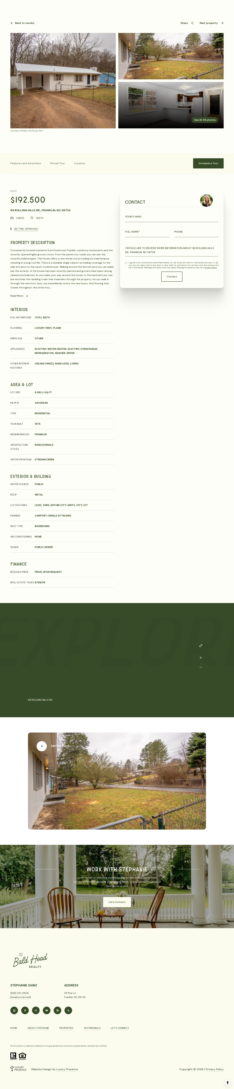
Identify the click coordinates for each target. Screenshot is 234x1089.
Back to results (24, 23)
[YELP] (68, 1010)
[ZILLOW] (14, 1010)
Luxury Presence (67, 1069)
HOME (13, 1028)
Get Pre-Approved (26, 228)
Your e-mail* (133, 216)
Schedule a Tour (208, 163)
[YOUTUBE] (46, 1010)
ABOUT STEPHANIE (38, 1028)
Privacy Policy (210, 267)
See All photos (205, 120)
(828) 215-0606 (19, 993)
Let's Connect (117, 902)
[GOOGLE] (57, 1010)
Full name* (132, 231)
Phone (178, 231)
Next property (209, 23)
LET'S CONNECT (120, 1028)
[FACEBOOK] (25, 1010)
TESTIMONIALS (92, 1028)
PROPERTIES (66, 1028)
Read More (16, 295)
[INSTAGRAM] (36, 1010)
